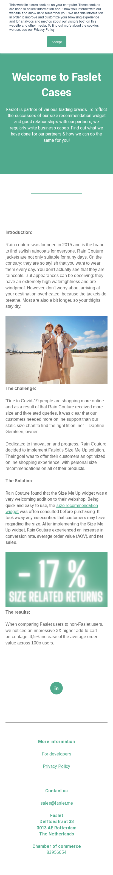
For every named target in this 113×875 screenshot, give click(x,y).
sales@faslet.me (56, 803)
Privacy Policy (56, 766)
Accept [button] (57, 41)
